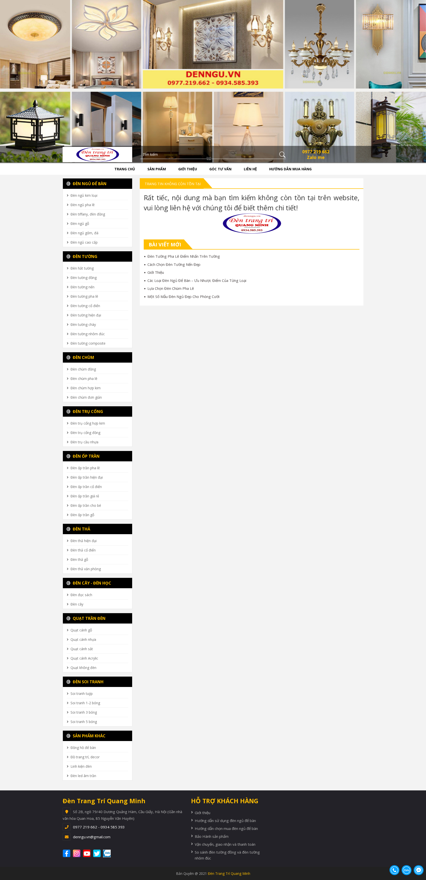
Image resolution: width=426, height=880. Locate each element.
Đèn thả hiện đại (84, 540)
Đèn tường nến (82, 287)
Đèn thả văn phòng (86, 569)
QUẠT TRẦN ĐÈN (89, 618)
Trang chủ (124, 169)
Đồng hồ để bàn (83, 747)
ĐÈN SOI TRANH (88, 681)
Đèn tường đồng (84, 277)
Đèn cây (77, 604)
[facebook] (67, 853)
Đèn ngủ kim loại (84, 195)
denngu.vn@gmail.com (91, 836)
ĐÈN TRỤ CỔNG (87, 411)
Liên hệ (250, 169)
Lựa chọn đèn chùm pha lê (170, 288)
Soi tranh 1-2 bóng (85, 703)
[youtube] (87, 853)
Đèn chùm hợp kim (86, 388)
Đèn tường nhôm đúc (88, 334)
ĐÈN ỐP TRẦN (86, 456)
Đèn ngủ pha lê (83, 204)
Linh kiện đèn (81, 766)
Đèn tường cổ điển (85, 305)
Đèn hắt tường (82, 268)
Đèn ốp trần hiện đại (87, 477)
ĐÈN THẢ (81, 529)
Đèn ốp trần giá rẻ (85, 496)
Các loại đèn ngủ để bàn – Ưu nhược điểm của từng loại (196, 280)
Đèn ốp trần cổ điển (86, 486)
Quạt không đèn (83, 667)
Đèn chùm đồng (83, 369)
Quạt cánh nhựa (83, 639)
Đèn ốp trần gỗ (82, 514)
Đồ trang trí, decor (85, 757)
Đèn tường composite (88, 343)
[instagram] (77, 853)
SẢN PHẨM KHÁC (89, 736)
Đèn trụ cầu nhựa (84, 442)
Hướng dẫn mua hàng (290, 169)
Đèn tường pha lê (84, 296)
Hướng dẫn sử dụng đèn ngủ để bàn (225, 820)
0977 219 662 (315, 152)
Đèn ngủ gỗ (80, 223)
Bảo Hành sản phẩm (212, 836)
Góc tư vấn (220, 169)
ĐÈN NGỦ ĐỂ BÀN (89, 183)
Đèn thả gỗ (79, 559)
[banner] (97, 154)
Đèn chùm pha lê (84, 378)
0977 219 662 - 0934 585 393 (99, 826)
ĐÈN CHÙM (83, 357)
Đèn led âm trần (83, 775)
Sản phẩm (156, 169)
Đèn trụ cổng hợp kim (88, 423)
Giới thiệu (187, 169)
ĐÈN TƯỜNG (84, 256)
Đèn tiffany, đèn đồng (88, 214)
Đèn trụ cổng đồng (85, 432)
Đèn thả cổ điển (83, 550)
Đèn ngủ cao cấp (84, 242)
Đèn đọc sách (81, 594)
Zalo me (316, 157)
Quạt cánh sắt (82, 648)
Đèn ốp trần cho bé (86, 505)
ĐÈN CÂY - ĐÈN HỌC (91, 583)
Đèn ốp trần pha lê (85, 468)
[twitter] (97, 853)
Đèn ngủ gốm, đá (84, 233)
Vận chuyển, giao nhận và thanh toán (225, 844)
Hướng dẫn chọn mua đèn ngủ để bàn (226, 828)
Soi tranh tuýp (82, 693)
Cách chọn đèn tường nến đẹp (173, 264)
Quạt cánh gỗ (81, 630)
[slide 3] (213, 80)
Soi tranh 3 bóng (84, 712)
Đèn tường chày (83, 324)
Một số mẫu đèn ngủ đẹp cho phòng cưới (183, 296)
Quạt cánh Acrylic (84, 658)
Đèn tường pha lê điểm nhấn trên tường (183, 256)
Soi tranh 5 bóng (84, 721)
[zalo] (109, 853)
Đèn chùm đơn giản (86, 397)
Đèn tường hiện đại (86, 315)
